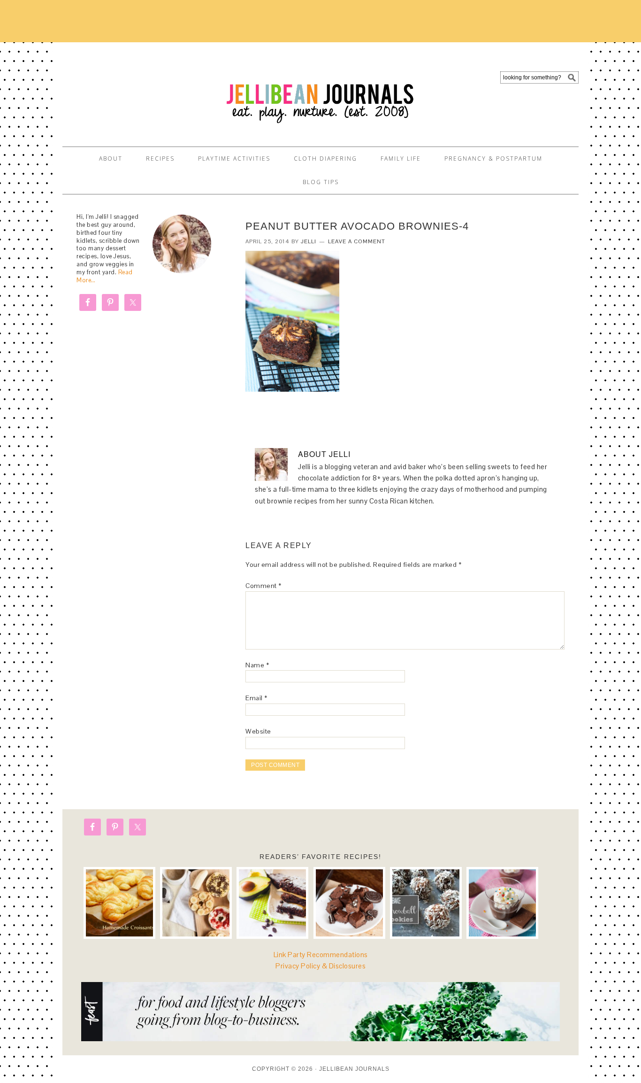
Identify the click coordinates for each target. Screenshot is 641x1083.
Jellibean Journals (146, 90)
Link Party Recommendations (321, 954)
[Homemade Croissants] (119, 902)
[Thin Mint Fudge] (349, 902)
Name (257, 665)
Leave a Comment (356, 241)
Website (258, 731)
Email (256, 698)
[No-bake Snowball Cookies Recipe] (425, 902)
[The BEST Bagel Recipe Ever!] (195, 902)
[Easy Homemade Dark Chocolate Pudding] (502, 902)
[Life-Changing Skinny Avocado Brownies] (272, 902)
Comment (263, 585)
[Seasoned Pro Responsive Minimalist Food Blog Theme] (320, 1038)
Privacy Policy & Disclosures (320, 965)
